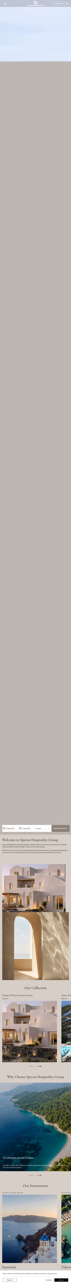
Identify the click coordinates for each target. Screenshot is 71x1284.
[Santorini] (29, 1229)
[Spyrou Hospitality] (35, 3)
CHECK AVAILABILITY (60, 828)
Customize (49, 1280)
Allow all (61, 1280)
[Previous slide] (31, 1066)
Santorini (5, 998)
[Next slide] (39, 1066)
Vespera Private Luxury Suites (17, 995)
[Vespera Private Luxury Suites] (29, 1031)
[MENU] (5, 4)
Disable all (10, 1280)
